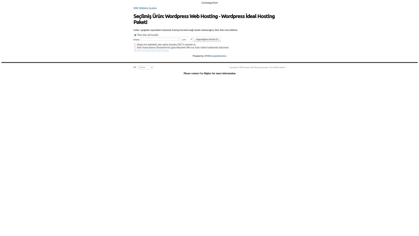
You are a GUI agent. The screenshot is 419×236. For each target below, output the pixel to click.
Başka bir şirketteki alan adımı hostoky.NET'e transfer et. (166, 44)
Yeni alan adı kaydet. (148, 34)
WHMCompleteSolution (215, 55)
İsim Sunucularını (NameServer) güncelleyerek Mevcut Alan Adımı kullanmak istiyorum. (183, 47)
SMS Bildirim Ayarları (145, 8)
